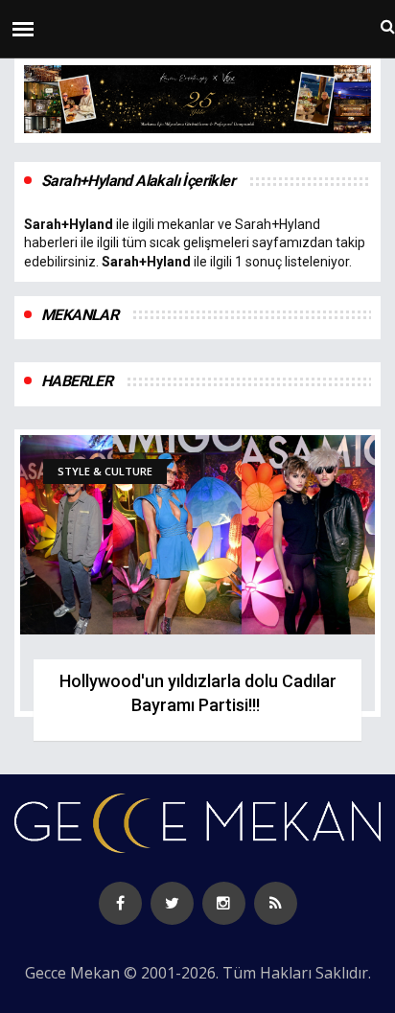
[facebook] (120, 903)
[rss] (275, 903)
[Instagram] (223, 903)
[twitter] (172, 903)
